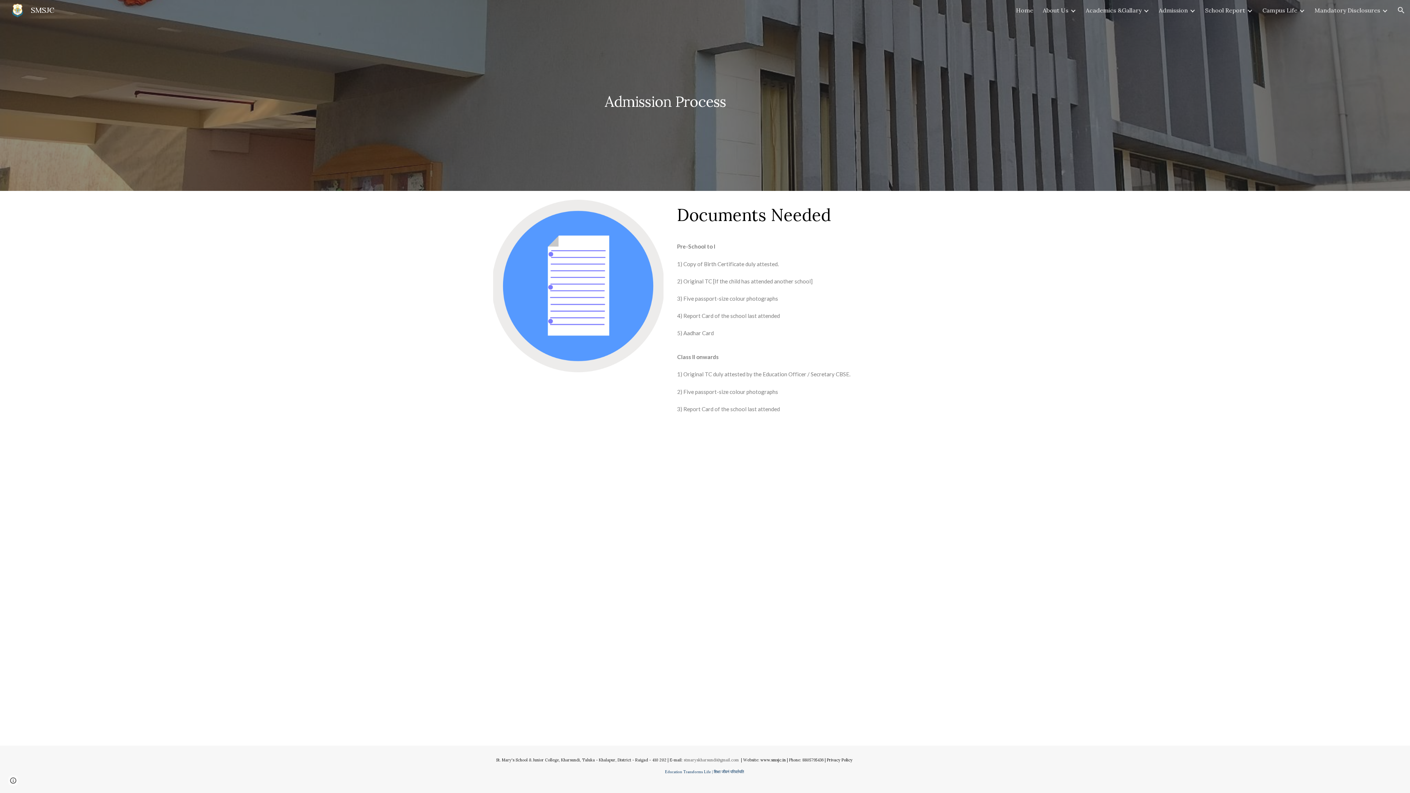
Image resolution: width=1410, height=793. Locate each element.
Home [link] (1024, 10)
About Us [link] (1056, 10)
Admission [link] (1173, 10)
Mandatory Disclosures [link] (1347, 10)
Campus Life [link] (1279, 10)
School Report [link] (1225, 10)
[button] (1401, 10)
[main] (705, 95)
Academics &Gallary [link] (1114, 10)
